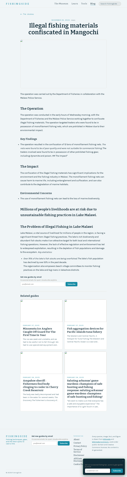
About (76, 439)
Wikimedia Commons (100, 442)
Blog (92, 3)
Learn (75, 3)
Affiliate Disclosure (79, 459)
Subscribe (71, 284)
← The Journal (27, 14)
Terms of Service (78, 450)
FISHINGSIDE (18, 3)
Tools (84, 3)
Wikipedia (107, 439)
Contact (77, 443)
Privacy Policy (80, 446)
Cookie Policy (80, 464)
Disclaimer (79, 455)
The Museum (61, 3)
